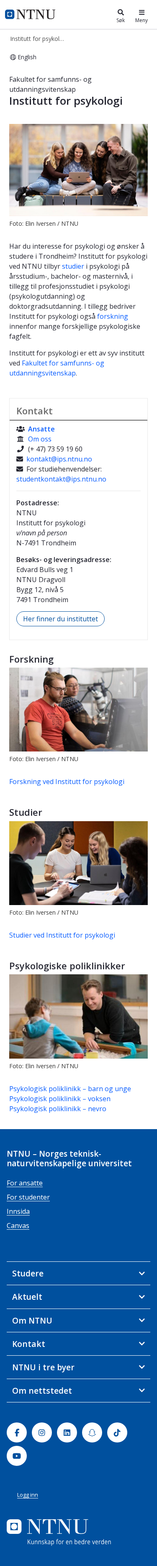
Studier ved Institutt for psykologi (62, 935)
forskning (112, 316)
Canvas (18, 1225)
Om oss (39, 439)
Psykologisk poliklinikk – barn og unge (70, 1088)
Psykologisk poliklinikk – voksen (60, 1098)
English (27, 57)
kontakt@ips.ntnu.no (59, 459)
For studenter (28, 1197)
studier (73, 266)
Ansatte (41, 429)
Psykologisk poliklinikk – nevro (57, 1108)
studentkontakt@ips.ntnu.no (61, 479)
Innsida (18, 1211)
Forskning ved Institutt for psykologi (66, 781)
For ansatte (25, 1183)
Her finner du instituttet (60, 618)
